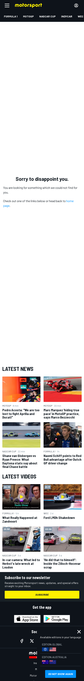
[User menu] (76, 5)
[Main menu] (7, 5)
